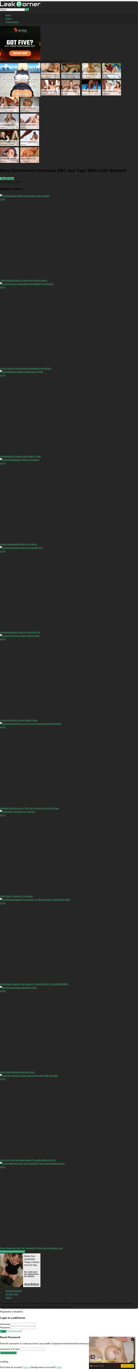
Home (8, 15)
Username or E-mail (9, 1349)
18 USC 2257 (11, 1294)
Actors (8, 19)
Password (5, 1327)
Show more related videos (12, 1251)
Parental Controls (13, 1291)
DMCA (8, 1298)
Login (3, 1331)
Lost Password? (14, 1331)
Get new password (8, 1353)
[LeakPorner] (20, 6)
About (3, 179)
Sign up (26, 1367)
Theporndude (11, 22)
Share (10, 179)
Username (5, 1324)
